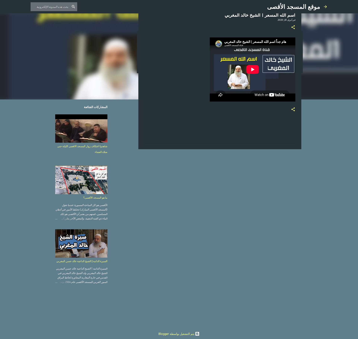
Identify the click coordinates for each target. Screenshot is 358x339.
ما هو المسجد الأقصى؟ (95, 197)
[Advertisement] (220, 181)
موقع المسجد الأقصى (293, 6)
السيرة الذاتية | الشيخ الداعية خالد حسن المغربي (81, 261)
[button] (293, 27)
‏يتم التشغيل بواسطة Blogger (176, 333)
